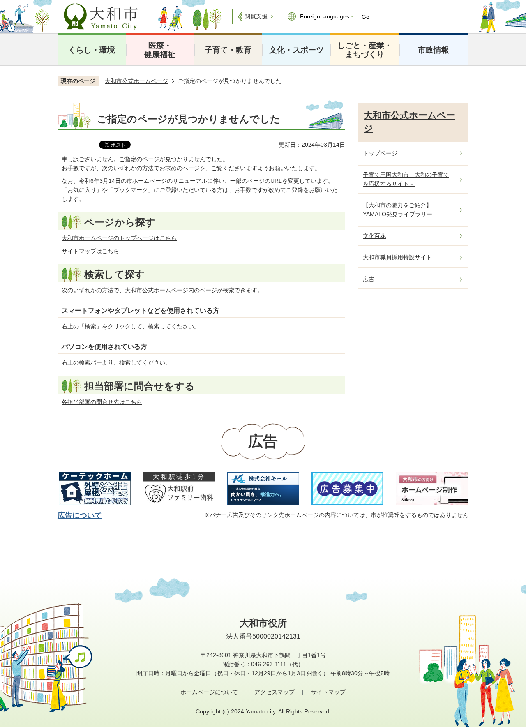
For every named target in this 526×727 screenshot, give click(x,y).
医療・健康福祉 (159, 50)
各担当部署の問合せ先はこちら (102, 402)
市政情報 (433, 50)
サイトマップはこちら (90, 251)
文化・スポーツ (296, 50)
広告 (368, 279)
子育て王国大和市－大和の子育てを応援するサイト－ (406, 179)
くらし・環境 (91, 50)
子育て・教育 (228, 50)
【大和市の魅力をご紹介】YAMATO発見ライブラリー (397, 209)
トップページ (380, 153)
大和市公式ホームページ (136, 81)
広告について (80, 515)
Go (365, 17)
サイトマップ (328, 692)
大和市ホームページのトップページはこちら (119, 238)
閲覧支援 (256, 16)
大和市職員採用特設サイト (397, 257)
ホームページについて (209, 692)
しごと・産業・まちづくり (364, 50)
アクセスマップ (274, 692)
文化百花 (374, 236)
